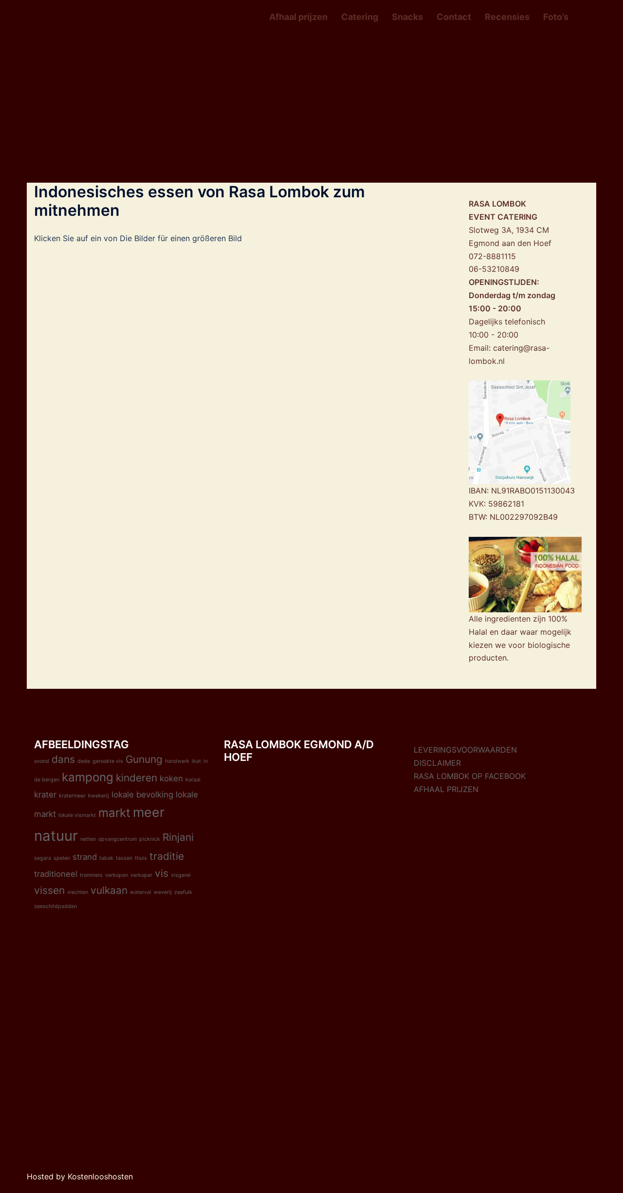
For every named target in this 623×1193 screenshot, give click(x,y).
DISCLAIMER (437, 763)
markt (114, 813)
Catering (359, 17)
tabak (106, 858)
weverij (163, 892)
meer (149, 812)
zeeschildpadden (55, 906)
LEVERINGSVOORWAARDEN (465, 750)
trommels (91, 875)
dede (83, 761)
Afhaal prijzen (298, 17)
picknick (149, 839)
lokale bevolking (142, 794)
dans (63, 759)
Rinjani (178, 837)
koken (171, 778)
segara (42, 858)
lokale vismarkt (77, 815)
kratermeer (72, 796)
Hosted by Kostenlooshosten (80, 1176)
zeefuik (183, 892)
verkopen (116, 875)
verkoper (141, 875)
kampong (87, 777)
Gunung (144, 759)
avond (41, 761)
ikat (196, 761)
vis (161, 873)
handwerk (177, 761)
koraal (193, 779)
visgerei (181, 875)
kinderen (136, 778)
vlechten (77, 892)
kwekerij (98, 796)
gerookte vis (107, 761)
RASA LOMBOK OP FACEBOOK (470, 776)
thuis (141, 858)
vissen (49, 890)
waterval (140, 892)
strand (85, 857)
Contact (454, 17)
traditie (166, 856)
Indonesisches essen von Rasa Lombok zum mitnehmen (199, 201)
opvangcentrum (117, 839)
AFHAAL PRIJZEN (446, 789)
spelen (62, 858)
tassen (124, 858)
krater (45, 794)
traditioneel (55, 874)
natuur (56, 835)
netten (88, 839)
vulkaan (109, 890)
